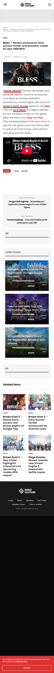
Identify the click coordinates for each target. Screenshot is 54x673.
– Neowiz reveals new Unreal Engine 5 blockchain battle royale (38, 465)
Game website (12, 90)
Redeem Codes (18, 504)
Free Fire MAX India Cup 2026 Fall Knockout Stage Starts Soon (27, 308)
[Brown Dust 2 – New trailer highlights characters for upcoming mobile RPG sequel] (14, 443)
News (5, 38)
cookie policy (20, 661)
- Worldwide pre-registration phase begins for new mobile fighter (27, 204)
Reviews (29, 500)
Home (5, 27)
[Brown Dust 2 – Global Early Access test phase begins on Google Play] (14, 402)
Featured (42, 500)
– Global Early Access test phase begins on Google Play (13, 422)
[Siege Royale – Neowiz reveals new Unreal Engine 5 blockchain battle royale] (39, 443)
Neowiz (24, 171)
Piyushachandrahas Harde (23, 283)
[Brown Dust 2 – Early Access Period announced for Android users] (39, 402)
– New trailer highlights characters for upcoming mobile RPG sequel (12, 466)
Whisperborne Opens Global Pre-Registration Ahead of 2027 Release (26, 339)
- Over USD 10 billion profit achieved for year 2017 (27, 221)
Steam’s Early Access (15, 106)
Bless (17, 171)
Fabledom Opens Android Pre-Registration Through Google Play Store (26, 273)
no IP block (19, 110)
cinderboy (7, 57)
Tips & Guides (35, 504)
